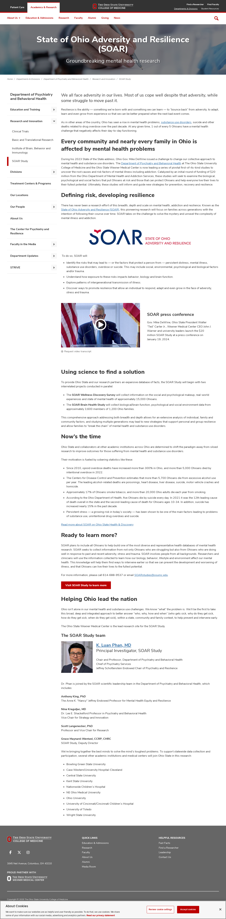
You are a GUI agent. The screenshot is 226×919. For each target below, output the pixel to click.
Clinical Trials (20, 131)
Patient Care (17, 7)
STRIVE (15, 267)
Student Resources (210, 9)
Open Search (216, 18)
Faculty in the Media (23, 244)
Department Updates (24, 256)
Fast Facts (164, 843)
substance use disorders (176, 122)
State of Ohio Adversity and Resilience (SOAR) (90, 209)
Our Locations (19, 195)
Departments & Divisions (186, 9)
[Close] (220, 909)
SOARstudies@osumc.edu (151, 575)
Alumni (92, 17)
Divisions (16, 172)
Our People (17, 207)
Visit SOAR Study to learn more (86, 585)
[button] (100, 325)
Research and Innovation (103, 79)
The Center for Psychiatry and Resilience (29, 231)
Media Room (89, 866)
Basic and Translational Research (32, 140)
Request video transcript (77, 351)
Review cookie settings (160, 909)
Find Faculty (213, 4)
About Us (12, 17)
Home (10, 79)
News (117, 17)
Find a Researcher (195, 4)
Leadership (165, 852)
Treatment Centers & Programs (30, 183)
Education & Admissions (39, 17)
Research (64, 17)
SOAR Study (125, 79)
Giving (105, 17)
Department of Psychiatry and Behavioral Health (66, 79)
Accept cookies (188, 909)
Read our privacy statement (101, 915)
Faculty (78, 17)
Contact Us (165, 857)
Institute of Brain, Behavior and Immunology (31, 150)
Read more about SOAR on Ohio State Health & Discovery (97, 524)
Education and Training (25, 109)
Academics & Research (43, 7)
